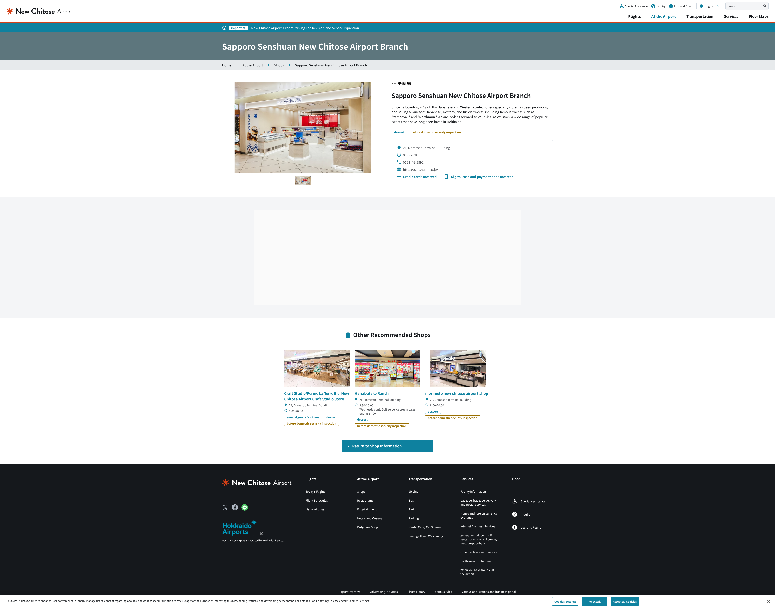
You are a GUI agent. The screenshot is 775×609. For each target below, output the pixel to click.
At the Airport (663, 16)
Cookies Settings (565, 601)
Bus (411, 500)
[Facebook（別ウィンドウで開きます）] (235, 507)
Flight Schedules (317, 500)
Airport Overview (349, 592)
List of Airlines (315, 509)
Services (731, 16)
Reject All (594, 601)
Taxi (411, 509)
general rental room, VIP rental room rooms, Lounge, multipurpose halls (478, 539)
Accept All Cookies (625, 601)
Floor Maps (759, 16)
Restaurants (365, 500)
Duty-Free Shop (367, 527)
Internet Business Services (477, 526)
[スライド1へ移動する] (303, 180)
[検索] (765, 6)
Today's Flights (315, 491)
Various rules (443, 592)
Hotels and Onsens (369, 518)
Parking (414, 518)
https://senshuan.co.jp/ (420, 169)
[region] (387, 602)
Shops (361, 491)
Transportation (699, 16)
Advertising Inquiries (384, 592)
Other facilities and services (478, 552)
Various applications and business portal (489, 592)
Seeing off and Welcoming (426, 536)
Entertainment (367, 509)
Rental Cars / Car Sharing (425, 527)
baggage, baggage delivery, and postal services (478, 502)
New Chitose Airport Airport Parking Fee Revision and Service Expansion (305, 27)
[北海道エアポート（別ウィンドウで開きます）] (243, 527)
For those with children (475, 561)
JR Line (413, 491)
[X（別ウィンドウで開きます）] (225, 507)
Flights (634, 16)
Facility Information (473, 491)
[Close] (768, 601)
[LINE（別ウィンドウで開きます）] (244, 509)
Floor (516, 478)
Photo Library (416, 592)
